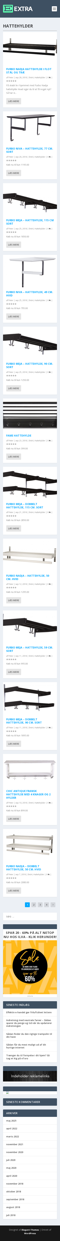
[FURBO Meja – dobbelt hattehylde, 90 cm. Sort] (30, 698)
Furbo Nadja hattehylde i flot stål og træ (29, 70)
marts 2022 (12, 1136)
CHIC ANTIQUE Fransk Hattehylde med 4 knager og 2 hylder (28, 794)
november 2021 (14, 1144)
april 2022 (11, 1128)
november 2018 (14, 1183)
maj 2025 (11, 1120)
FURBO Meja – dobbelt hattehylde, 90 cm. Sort (24, 721)
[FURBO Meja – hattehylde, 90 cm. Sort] (30, 343)
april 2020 (11, 1175)
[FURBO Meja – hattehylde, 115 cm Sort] (30, 199)
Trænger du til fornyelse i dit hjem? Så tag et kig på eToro (28, 1057)
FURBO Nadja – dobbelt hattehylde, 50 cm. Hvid (23, 867)
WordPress (30, 1233)
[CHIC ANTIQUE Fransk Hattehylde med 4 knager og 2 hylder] (30, 770)
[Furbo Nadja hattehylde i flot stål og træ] (30, 48)
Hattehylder (40, 77)
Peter (10, 77)
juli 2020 (10, 1159)
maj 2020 (11, 1167)
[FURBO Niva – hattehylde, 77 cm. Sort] (30, 127)
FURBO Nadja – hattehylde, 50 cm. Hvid (27, 577)
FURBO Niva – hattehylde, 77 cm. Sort (29, 150)
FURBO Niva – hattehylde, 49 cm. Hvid (29, 293)
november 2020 (14, 1152)
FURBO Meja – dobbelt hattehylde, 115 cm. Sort (24, 505)
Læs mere (13, 101)
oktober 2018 (13, 1191)
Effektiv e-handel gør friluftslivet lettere (29, 1012)
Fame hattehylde (18, 435)
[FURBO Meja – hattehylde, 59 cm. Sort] (30, 626)
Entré (31, 77)
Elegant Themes (30, 1229)
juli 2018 (10, 1215)
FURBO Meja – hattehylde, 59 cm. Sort (29, 649)
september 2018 (15, 1199)
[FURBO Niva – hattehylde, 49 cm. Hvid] (30, 271)
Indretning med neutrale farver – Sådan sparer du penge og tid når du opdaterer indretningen (29, 1023)
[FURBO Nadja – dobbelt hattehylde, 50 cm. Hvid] (30, 845)
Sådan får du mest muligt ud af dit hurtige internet (26, 1046)
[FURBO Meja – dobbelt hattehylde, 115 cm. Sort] (30, 483)
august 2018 (13, 1207)
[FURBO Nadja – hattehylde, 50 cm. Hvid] (30, 555)
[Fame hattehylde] (30, 414)
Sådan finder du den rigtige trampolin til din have (29, 1035)
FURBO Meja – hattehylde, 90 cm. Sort (29, 365)
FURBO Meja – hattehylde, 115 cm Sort (30, 222)
